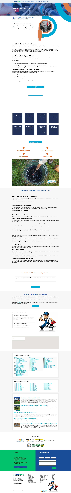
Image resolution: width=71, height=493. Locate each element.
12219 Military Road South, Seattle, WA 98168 (18, 480)
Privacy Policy (53, 479)
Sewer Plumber (46, 362)
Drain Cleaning (17, 362)
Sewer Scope (46, 364)
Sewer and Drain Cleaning (31, 477)
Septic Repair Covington (33, 390)
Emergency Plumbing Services (19, 365)
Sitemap (53, 478)
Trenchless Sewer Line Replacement (49, 365)
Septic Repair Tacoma (18, 389)
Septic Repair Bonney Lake (19, 387)
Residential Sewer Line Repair (48, 358)
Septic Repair (32, 364)
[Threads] (21, 483)
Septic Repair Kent (18, 383)
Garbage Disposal (30, 479)
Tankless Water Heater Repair (20, 372)
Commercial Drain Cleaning (20, 359)
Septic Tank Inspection (33, 368)
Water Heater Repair (19, 375)
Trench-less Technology (42, 478)
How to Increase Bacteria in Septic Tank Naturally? (34, 405)
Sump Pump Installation (18, 369)
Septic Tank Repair (32, 370)
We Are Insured (47, 156)
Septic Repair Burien (47, 387)
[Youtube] (17, 483)
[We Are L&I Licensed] (47, 148)
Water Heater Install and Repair (43, 479)
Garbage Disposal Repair (20, 367)
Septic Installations (32, 361)
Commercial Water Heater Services (21, 361)
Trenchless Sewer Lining (48, 366)
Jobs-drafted (41, 482)
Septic (30, 357)
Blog (41, 1)
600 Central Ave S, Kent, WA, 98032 (17, 478)
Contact (48, 1)
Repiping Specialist (18, 368)
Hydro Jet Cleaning (19, 363)
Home (23, 1)
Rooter (17, 364)
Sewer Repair (46, 363)
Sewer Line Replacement (48, 361)
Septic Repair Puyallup (33, 386)
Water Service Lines (42, 480)
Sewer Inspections (47, 360)
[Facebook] (13, 483)
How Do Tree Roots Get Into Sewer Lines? (25, 412)
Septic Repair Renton (47, 384)
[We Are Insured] (47, 154)
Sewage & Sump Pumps (30, 476)
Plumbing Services (27, 1)
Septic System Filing (33, 367)
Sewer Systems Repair (30, 478)
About (36, 1)
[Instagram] (20, 483)
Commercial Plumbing (18, 358)
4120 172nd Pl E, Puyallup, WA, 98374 (17, 479)
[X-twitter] (15, 483)
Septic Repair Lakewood (47, 389)
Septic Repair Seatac (18, 385)
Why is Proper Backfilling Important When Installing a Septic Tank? (39, 423)
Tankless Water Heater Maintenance (21, 371)
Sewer (44, 357)
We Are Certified (23, 156)
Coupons (41, 481)
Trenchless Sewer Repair (48, 367)
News (52, 477)
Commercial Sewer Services (20, 360)
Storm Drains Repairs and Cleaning (44, 475)
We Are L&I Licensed (47, 150)
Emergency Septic (32, 358)
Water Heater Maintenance (20, 374)
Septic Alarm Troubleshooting (34, 359)
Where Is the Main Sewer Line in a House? (25, 418)
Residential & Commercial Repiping (32, 482)
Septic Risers (32, 365)
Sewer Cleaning (46, 359)
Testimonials (44, 1)
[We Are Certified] (24, 154)
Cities (39, 1)
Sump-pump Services (42, 476)
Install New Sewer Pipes (30, 481)
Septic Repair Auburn (18, 386)
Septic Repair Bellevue (33, 385)
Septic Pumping (32, 363)
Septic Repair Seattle (18, 390)
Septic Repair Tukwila (18, 388)
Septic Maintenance (33, 362)
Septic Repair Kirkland (33, 387)
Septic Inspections (32, 360)
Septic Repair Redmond (33, 388)
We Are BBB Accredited (23, 150)
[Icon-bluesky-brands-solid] (18, 483)
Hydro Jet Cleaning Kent (30, 480)
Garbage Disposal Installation (19, 366)
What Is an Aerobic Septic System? (30, 398)
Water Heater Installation (19, 373)
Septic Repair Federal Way (48, 383)
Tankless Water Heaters (42, 477)
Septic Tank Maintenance (33, 369)
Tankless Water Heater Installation (20, 370)
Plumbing (15, 357)
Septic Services (32, 1)
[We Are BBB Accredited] (24, 148)
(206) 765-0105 (19, 302)
